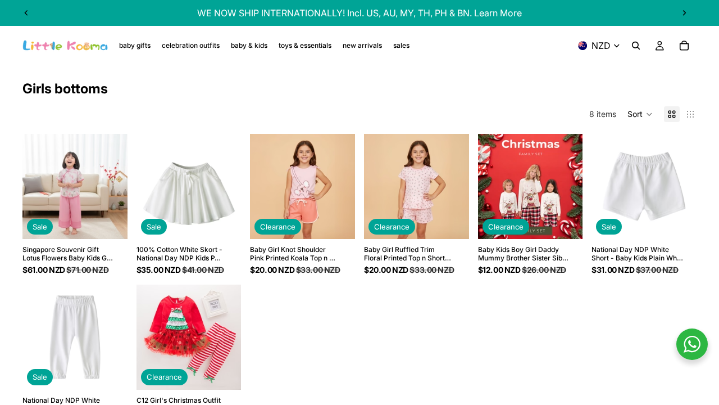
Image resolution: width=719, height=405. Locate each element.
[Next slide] (684, 13)
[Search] (636, 45)
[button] (640, 114)
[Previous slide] (26, 13)
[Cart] (684, 45)
